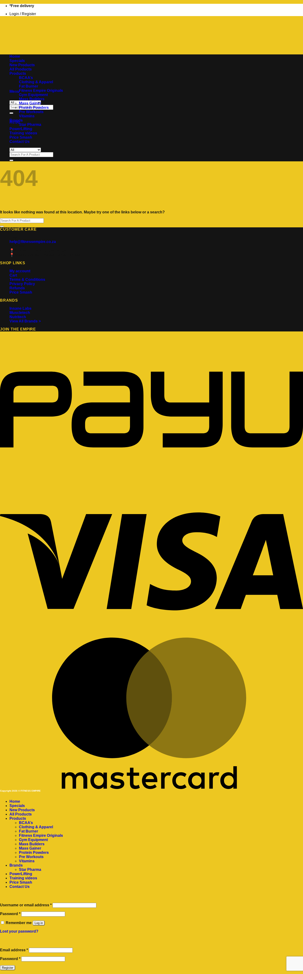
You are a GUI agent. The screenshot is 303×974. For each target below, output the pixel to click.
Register (7, 968)
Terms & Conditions (27, 280)
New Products (22, 65)
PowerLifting (20, 129)
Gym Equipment (33, 95)
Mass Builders (32, 99)
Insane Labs (20, 308)
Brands (16, 120)
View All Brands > (25, 321)
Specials (17, 61)
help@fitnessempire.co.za (32, 242)
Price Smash (20, 137)
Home (14, 56)
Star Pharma (30, 125)
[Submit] (11, 113)
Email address (14, 950)
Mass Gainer (30, 103)
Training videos (23, 133)
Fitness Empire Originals (41, 90)
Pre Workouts (31, 112)
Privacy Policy (22, 284)
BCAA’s (26, 78)
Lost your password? (19, 931)
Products (17, 73)
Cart (13, 275)
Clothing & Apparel (36, 82)
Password (10, 914)
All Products (20, 69)
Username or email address (26, 905)
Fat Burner (28, 86)
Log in (39, 923)
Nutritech (17, 317)
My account (19, 271)
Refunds (17, 288)
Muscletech (19, 313)
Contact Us (19, 142)
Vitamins (27, 116)
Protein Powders (34, 108)
